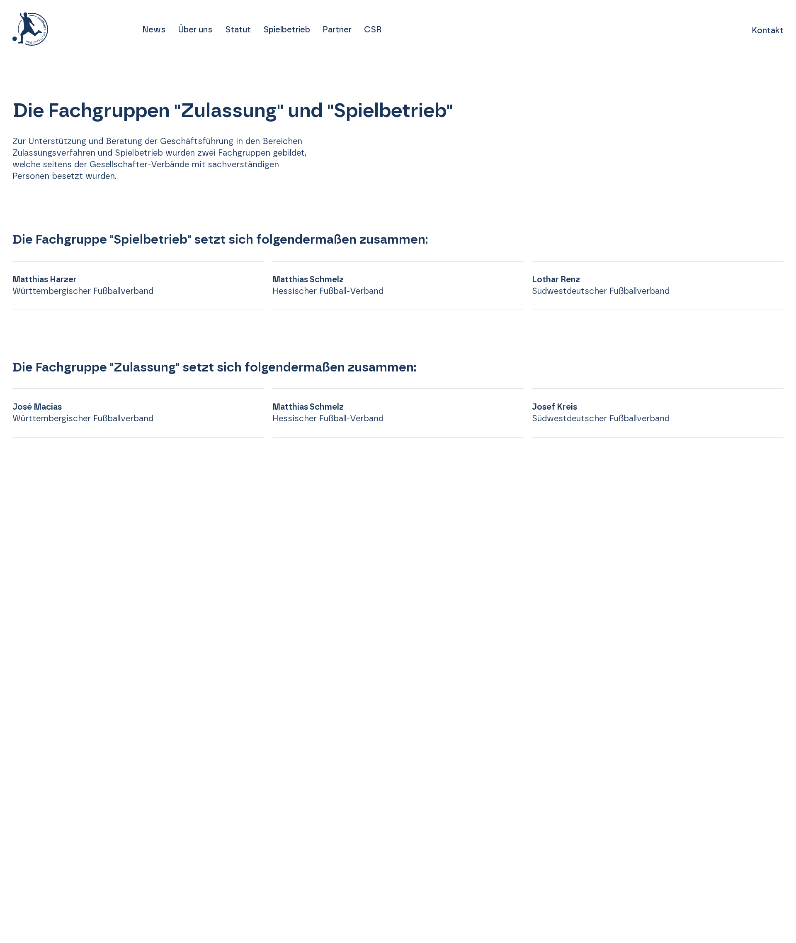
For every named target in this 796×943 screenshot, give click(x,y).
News (153, 30)
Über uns (195, 30)
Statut (238, 30)
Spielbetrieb (286, 30)
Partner (337, 30)
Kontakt (768, 31)
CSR (372, 30)
